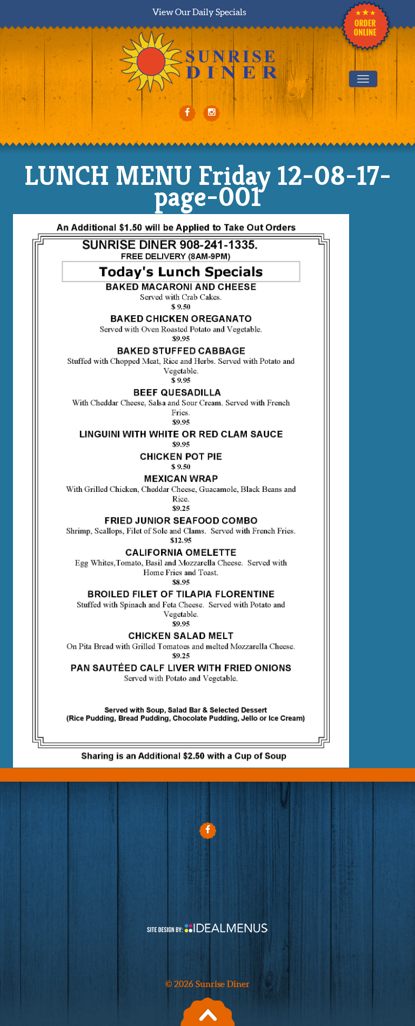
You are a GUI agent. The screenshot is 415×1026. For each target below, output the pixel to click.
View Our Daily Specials (199, 12)
